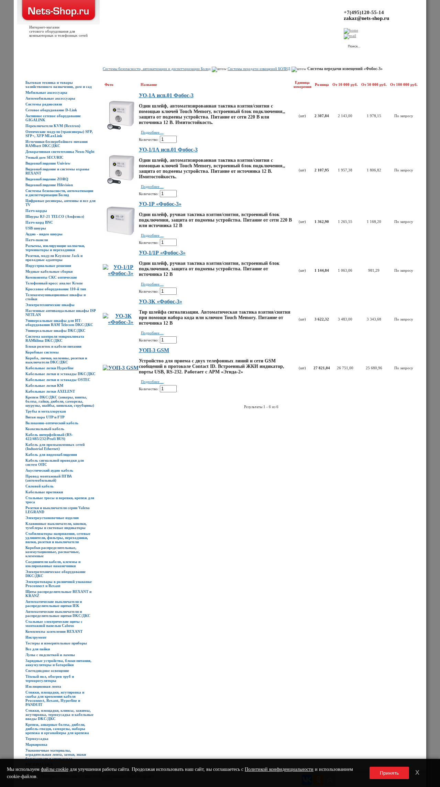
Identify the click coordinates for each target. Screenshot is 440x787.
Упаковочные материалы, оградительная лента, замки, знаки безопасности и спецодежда (55, 754)
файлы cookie (54, 769)
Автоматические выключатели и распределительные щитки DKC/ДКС (57, 613)
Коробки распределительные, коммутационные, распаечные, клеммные (52, 552)
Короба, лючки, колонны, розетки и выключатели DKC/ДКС (56, 360)
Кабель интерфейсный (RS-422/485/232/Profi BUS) (49, 436)
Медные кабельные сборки (49, 271)
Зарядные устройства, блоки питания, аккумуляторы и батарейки (58, 663)
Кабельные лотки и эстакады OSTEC (57, 380)
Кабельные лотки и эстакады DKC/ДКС (60, 374)
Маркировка (36, 744)
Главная (32, 45)
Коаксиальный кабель (44, 429)
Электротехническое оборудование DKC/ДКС (55, 574)
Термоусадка (36, 739)
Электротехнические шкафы (50, 305)
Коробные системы (42, 352)
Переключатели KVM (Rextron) (52, 126)
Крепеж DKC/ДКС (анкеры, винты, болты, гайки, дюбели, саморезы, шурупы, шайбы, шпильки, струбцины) (59, 401)
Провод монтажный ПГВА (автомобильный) (48, 478)
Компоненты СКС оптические (51, 277)
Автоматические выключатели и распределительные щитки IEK (53, 603)
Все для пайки (37, 649)
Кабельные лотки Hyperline (49, 368)
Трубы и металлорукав (45, 411)
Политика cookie (223, 45)
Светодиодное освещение (47, 670)
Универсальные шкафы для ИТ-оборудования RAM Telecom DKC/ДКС (59, 322)
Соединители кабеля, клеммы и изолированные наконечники (52, 564)
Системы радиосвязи (43, 104)
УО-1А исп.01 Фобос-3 (166, 95)
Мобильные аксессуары (46, 92)
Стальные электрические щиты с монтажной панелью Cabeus (53, 623)
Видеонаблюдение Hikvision (49, 185)
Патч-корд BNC (39, 222)
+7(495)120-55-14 (364, 12)
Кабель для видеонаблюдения (51, 454)
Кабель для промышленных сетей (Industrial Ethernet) (55, 446)
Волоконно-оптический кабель (51, 423)
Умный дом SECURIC (44, 157)
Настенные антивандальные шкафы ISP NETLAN (60, 312)
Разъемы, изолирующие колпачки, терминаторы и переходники (55, 248)
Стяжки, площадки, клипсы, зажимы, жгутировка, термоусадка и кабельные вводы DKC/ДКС (59, 714)
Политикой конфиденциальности (279, 769)
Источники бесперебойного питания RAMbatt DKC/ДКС (56, 143)
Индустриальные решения (48, 265)
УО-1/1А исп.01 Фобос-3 (168, 150)
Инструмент (35, 637)
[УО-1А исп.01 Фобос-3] (120, 129)
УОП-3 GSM (154, 350)
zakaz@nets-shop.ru (366, 18)
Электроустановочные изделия (52, 518)
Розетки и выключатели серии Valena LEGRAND (57, 510)
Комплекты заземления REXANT (53, 631)
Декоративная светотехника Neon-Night (60, 151)
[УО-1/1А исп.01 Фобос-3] (120, 183)
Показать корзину (269, 43)
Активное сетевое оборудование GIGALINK (53, 118)
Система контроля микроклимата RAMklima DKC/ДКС (54, 338)
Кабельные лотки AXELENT (50, 391)
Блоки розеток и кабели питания (53, 346)
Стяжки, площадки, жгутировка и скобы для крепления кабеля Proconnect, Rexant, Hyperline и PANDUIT (54, 698)
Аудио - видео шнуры (44, 234)
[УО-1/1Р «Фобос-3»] (121, 273)
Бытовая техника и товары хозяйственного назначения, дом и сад (58, 84)
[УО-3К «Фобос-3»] (121, 322)
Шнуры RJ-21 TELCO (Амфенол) (54, 216)
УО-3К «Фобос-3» (160, 301)
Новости (83, 45)
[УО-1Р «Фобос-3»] (120, 234)
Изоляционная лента (43, 686)
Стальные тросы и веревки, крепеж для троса (59, 500)
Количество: (149, 139)
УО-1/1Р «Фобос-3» (162, 253)
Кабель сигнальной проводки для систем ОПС (54, 462)
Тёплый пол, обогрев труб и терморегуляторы (49, 678)
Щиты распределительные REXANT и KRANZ (58, 593)
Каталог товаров (57, 45)
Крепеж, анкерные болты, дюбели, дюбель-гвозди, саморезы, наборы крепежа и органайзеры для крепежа (57, 728)
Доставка (102, 45)
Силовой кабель (39, 486)
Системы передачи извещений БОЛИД (259, 69)
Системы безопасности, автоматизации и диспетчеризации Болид (59, 193)
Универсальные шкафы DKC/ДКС (55, 330)
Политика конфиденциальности (179, 45)
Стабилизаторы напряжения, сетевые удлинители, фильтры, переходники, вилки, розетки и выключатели (57, 537)
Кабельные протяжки (44, 492)
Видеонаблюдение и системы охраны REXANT (57, 171)
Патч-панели (36, 240)
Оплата (121, 45)
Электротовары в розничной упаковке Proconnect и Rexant (58, 584)
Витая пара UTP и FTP (45, 417)
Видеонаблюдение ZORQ (46, 179)
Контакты (140, 45)
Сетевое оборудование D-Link (51, 110)
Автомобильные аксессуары (50, 98)
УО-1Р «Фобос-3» (160, 204)
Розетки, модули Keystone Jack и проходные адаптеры (53, 258)
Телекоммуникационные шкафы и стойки (55, 297)
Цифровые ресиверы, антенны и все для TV (60, 203)
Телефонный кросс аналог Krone (54, 283)
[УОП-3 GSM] (121, 368)
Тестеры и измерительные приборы (56, 643)
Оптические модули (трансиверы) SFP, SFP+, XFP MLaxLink (59, 134)
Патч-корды (36, 211)
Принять (389, 773)
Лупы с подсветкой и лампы (50, 655)
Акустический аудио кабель (49, 470)
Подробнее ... (152, 132)
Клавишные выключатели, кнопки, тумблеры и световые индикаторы (56, 525)
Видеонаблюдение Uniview (47, 163)
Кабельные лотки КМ (44, 385)
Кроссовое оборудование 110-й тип (55, 289)
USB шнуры (35, 228)
